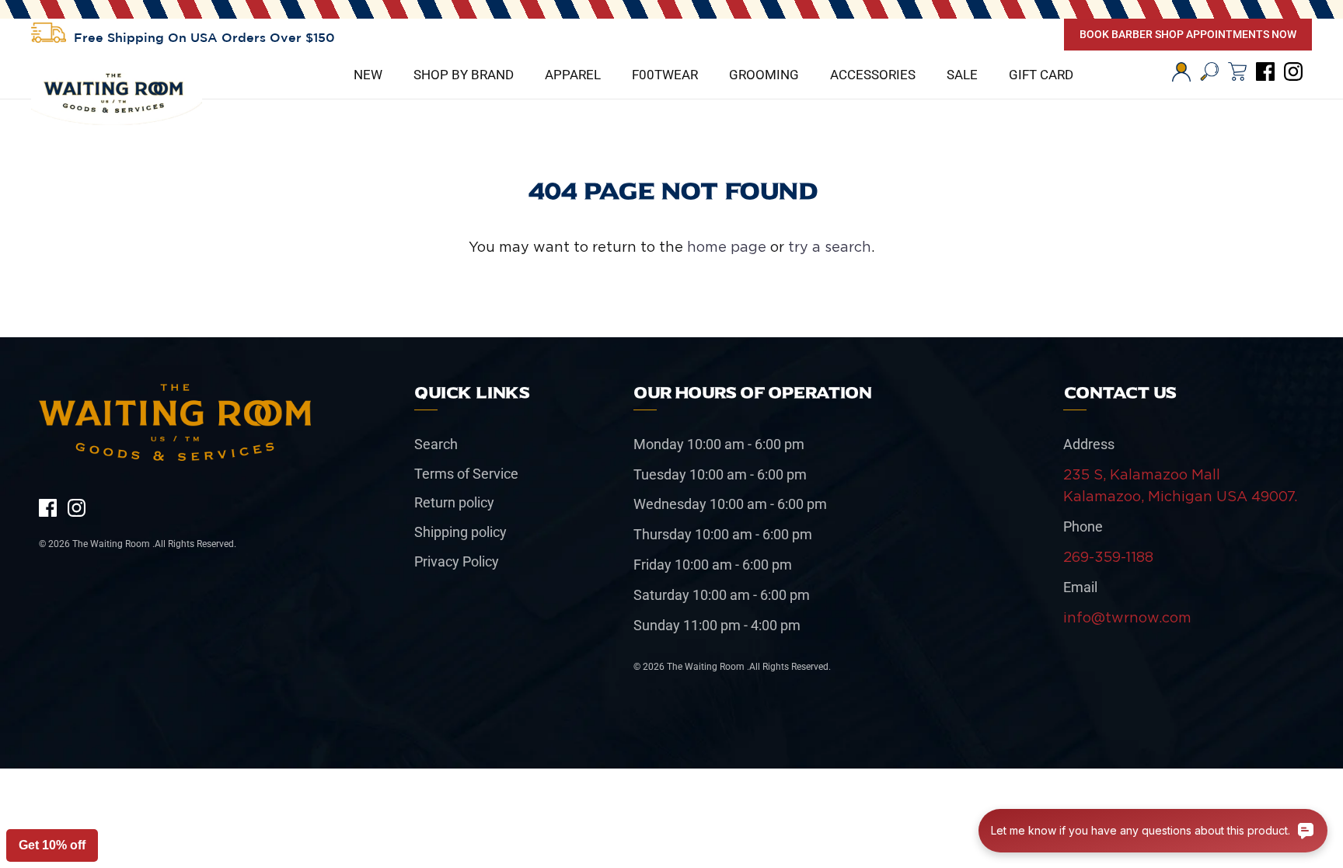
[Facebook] (1265, 71)
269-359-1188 (1108, 556)
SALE (962, 74)
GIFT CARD (1041, 74)
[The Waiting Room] (116, 96)
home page (726, 246)
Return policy (454, 502)
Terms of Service (466, 473)
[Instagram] (1293, 71)
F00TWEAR (665, 74)
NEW (368, 74)
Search (436, 444)
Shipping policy (460, 532)
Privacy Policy (456, 561)
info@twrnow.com (1127, 617)
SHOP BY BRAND (463, 74)
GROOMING (764, 74)
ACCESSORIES (873, 74)
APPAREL (573, 74)
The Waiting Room (112, 544)
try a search (829, 246)
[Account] (1181, 72)
